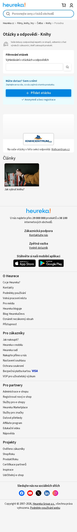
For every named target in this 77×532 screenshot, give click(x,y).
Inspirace (8, 470)
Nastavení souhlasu (14, 361)
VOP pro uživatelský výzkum (19, 376)
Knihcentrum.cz (60, 149)
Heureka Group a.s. (44, 504)
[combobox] (38, 13)
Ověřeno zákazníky (14, 449)
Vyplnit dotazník (38, 248)
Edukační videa (11, 428)
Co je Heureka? (11, 282)
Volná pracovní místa (15, 298)
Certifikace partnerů (14, 465)
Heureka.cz (8, 23)
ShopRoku (9, 454)
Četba (40, 23)
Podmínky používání (14, 293)
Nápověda (9, 433)
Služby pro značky (13, 413)
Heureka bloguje (12, 309)
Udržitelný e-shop (13, 475)
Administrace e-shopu (15, 392)
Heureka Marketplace (15, 407)
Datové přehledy (12, 418)
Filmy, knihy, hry (25, 23)
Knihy (48, 23)
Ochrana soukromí (13, 366)
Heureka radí (10, 350)
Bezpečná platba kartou (17, 371)
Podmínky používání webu (45, 508)
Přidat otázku (41, 93)
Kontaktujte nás (38, 235)
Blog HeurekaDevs (14, 314)
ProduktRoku (10, 459)
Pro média (8, 303)
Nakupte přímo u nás (15, 355)
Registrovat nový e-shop (17, 397)
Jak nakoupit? (11, 340)
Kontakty (8, 288)
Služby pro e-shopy (14, 402)
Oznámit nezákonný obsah (18, 319)
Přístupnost (10, 324)
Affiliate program (12, 423)
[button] (34, 67)
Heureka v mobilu (13, 345)
